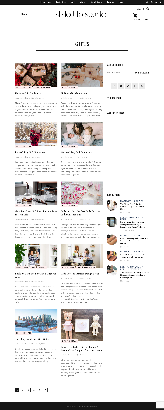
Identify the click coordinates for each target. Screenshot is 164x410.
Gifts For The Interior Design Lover (80, 273)
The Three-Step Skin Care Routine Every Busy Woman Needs (132, 206)
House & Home (89, 268)
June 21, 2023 (124, 247)
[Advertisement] (123, 151)
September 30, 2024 (127, 230)
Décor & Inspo (68, 268)
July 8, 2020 (81, 355)
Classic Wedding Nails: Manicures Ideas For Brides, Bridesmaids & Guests (134, 240)
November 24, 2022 (38, 98)
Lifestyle (27, 87)
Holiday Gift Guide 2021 (74, 93)
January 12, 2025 (125, 212)
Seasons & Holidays (42, 87)
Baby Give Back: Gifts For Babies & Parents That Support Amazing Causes (81, 348)
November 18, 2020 (38, 219)
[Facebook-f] (160, 2)
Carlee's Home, (127, 217)
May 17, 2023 (124, 281)
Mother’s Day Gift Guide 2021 (76, 152)
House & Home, (134, 268)
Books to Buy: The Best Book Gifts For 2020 (35, 275)
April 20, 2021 (82, 157)
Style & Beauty (135, 201)
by (21, 98)
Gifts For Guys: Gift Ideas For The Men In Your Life (36, 213)
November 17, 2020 (38, 282)
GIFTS (18, 87)
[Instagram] (147, 2)
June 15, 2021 (35, 157)
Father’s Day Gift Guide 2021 (30, 152)
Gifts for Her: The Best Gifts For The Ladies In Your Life (80, 213)
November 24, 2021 (84, 98)
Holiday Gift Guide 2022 (28, 93)
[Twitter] (156, 2)
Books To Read (22, 268)
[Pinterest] (151, 2)
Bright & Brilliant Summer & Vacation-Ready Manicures (132, 255)
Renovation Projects (131, 270)
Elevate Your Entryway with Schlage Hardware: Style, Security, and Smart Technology (133, 224)
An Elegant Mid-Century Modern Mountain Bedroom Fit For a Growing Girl (134, 275)
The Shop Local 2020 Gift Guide (32, 339)
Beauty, (124, 201)
